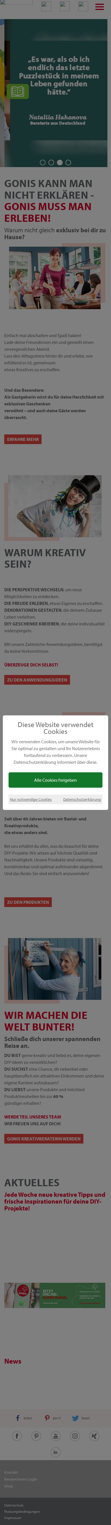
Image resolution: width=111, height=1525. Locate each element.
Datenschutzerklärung (82, 799)
